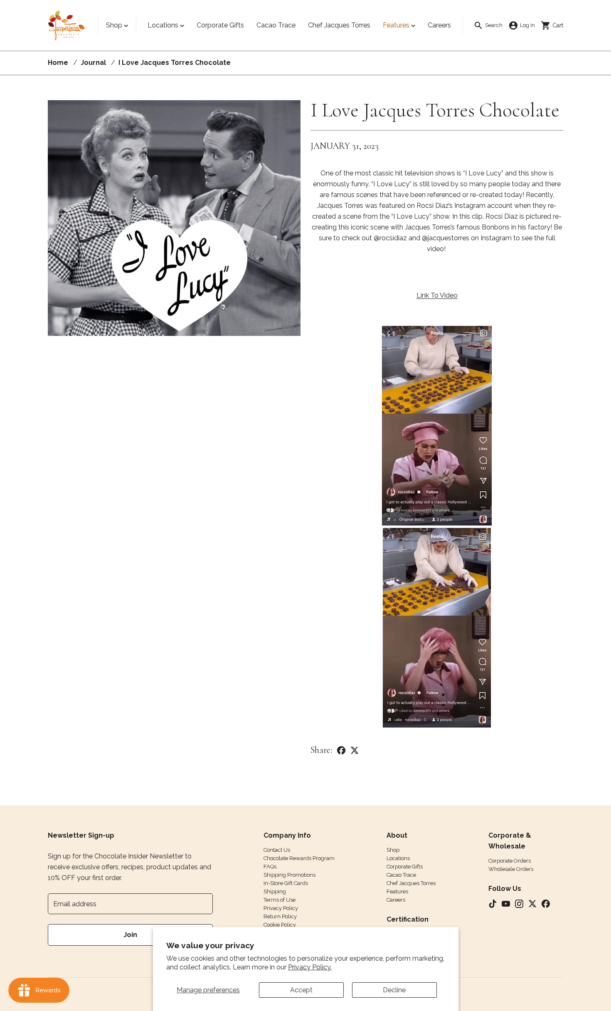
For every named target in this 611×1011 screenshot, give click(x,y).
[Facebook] (341, 750)
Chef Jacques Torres (411, 883)
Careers (396, 900)
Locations (163, 25)
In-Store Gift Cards (286, 883)
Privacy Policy (281, 908)
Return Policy (280, 916)
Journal (93, 63)
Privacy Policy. (310, 967)
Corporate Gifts (405, 866)
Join (130, 935)
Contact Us (277, 850)
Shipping (275, 891)
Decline (394, 990)
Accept (301, 990)
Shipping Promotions (289, 875)
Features (396, 25)
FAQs (270, 866)
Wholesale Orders (510, 869)
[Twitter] (354, 750)
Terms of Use (280, 900)
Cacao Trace (401, 875)
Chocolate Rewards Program (299, 858)
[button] (488, 25)
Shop (114, 25)
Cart (555, 25)
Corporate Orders (509, 861)
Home (58, 63)
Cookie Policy (280, 925)
